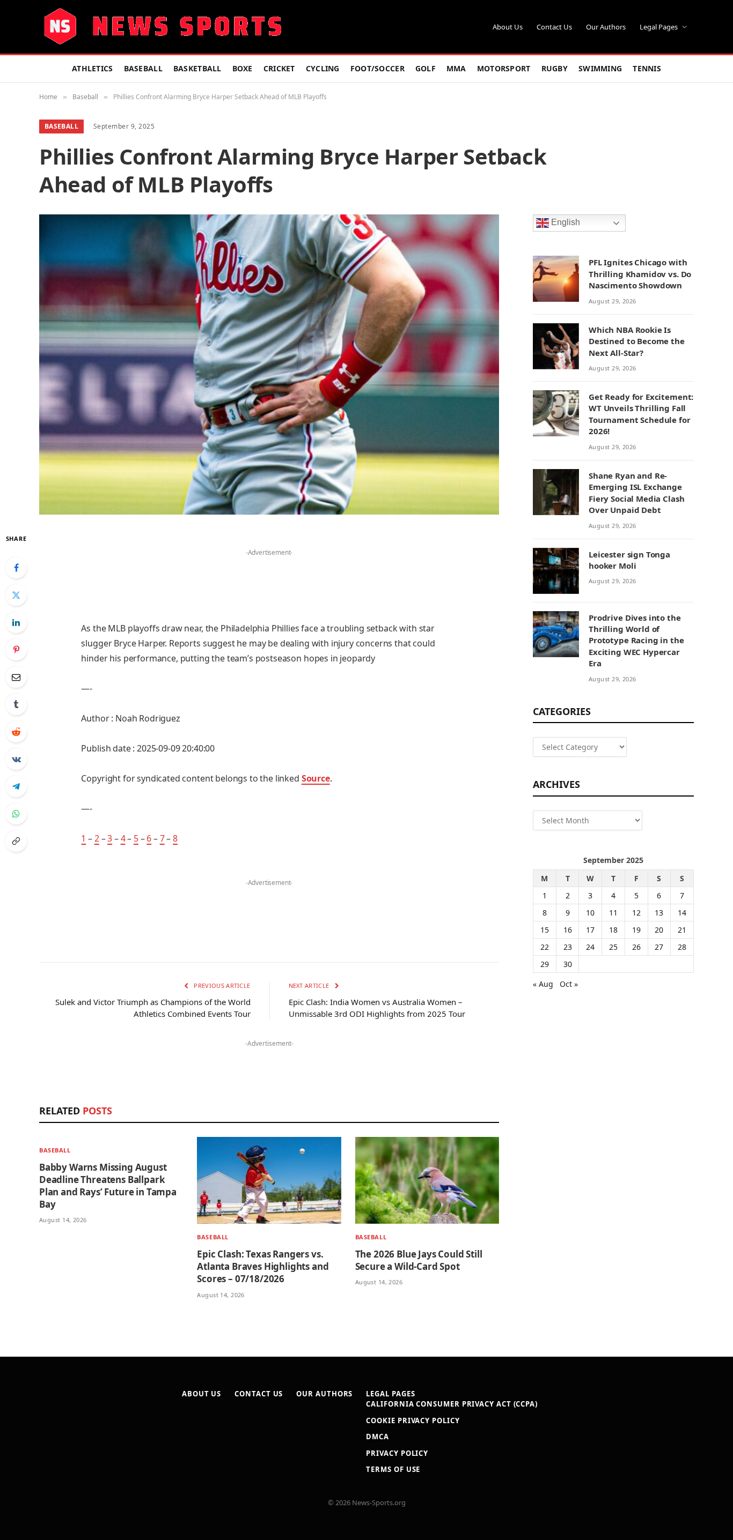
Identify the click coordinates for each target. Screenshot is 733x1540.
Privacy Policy (397, 1453)
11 (613, 912)
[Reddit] (16, 731)
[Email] (16, 677)
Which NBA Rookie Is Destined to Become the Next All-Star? (637, 341)
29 (544, 964)
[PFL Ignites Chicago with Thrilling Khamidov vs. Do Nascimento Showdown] (556, 279)
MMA (456, 68)
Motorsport (504, 68)
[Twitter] (16, 595)
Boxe (242, 68)
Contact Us (554, 27)
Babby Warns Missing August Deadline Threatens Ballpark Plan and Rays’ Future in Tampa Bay (108, 1185)
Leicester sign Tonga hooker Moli (629, 560)
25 (613, 947)
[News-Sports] (162, 27)
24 (590, 947)
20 (659, 930)
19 (636, 930)
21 (682, 930)
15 (544, 930)
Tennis (647, 68)
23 (567, 947)
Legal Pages (659, 27)
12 (636, 912)
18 (613, 930)
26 (636, 947)
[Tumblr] (16, 704)
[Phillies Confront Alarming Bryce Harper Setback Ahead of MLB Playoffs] (269, 364)
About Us (508, 27)
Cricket (279, 68)
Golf (425, 68)
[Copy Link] (16, 841)
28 (682, 947)
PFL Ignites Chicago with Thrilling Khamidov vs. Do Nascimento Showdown (640, 274)
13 (659, 912)
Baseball (143, 68)
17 (590, 930)
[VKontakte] (16, 759)
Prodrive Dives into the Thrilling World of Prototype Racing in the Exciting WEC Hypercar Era (636, 640)
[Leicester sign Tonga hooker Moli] (556, 571)
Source (316, 778)
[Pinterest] (16, 649)
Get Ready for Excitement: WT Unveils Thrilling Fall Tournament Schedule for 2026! (641, 413)
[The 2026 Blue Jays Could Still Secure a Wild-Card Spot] (427, 1180)
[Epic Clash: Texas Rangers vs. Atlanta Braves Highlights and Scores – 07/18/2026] (269, 1180)
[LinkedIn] (16, 622)
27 (659, 947)
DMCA (377, 1436)
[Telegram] (16, 786)
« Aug (543, 984)
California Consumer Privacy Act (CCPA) (452, 1404)
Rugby (554, 68)
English (564, 222)
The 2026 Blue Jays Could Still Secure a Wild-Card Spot (418, 1260)
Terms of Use (393, 1469)
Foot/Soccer (377, 68)
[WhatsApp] (16, 813)
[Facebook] (16, 567)
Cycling (323, 68)
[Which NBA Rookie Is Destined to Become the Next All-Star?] (556, 346)
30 (567, 964)
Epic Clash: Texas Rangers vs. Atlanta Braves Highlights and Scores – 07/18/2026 (262, 1266)
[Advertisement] (268, 576)
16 (567, 930)
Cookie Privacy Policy (412, 1420)
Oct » (569, 984)
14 (682, 912)
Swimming (600, 68)
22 (544, 947)
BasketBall (197, 68)
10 (590, 912)
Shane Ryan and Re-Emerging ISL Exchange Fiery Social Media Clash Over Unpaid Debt (636, 492)
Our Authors (606, 27)
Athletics (92, 68)
